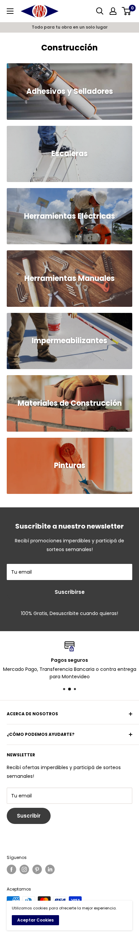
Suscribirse (70, 592)
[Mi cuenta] (113, 11)
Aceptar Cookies (35, 920)
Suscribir (28, 815)
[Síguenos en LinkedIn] (50, 869)
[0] (126, 11)
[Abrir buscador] (100, 11)
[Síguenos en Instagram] (24, 869)
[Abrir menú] (10, 11)
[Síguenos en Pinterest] (37, 869)
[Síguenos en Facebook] (11, 869)
